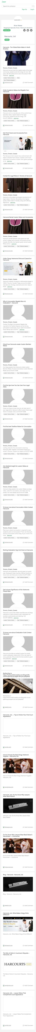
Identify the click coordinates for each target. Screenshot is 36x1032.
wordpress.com (9, 787)
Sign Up (24, 9)
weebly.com (8, 707)
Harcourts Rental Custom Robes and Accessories (18, 217)
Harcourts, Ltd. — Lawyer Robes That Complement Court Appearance (14, 994)
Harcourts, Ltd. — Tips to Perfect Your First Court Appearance (18, 715)
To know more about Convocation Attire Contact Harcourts (18, 508)
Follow (7, 39)
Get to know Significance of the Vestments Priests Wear (16, 590)
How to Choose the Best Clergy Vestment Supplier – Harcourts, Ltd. (16, 755)
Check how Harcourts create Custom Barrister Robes (17, 345)
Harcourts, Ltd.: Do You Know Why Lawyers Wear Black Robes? (16, 795)
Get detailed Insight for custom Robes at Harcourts (15, 467)
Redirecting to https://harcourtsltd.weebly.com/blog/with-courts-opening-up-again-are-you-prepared (16, 674)
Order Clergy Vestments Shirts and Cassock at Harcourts (17, 259)
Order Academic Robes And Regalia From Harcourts (16, 91)
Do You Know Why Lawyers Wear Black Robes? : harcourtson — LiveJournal (18, 835)
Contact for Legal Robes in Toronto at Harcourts (17, 176)
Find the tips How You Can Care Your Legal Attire (16, 386)
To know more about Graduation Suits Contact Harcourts (17, 633)
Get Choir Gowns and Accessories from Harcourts (15, 134)
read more (11, 75)
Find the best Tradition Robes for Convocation (17, 426)
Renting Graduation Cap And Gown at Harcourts (18, 550)
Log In (32, 9)
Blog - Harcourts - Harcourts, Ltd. (13, 875)
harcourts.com (9, 82)
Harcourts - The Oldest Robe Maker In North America (16, 48)
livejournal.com (9, 867)
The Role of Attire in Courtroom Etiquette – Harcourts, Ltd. (16, 954)
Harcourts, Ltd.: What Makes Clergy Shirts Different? (16, 914)
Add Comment (29, 82)
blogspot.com (8, 827)
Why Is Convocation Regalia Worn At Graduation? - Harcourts (14, 302)
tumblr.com (8, 747)
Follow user (7, 30)
